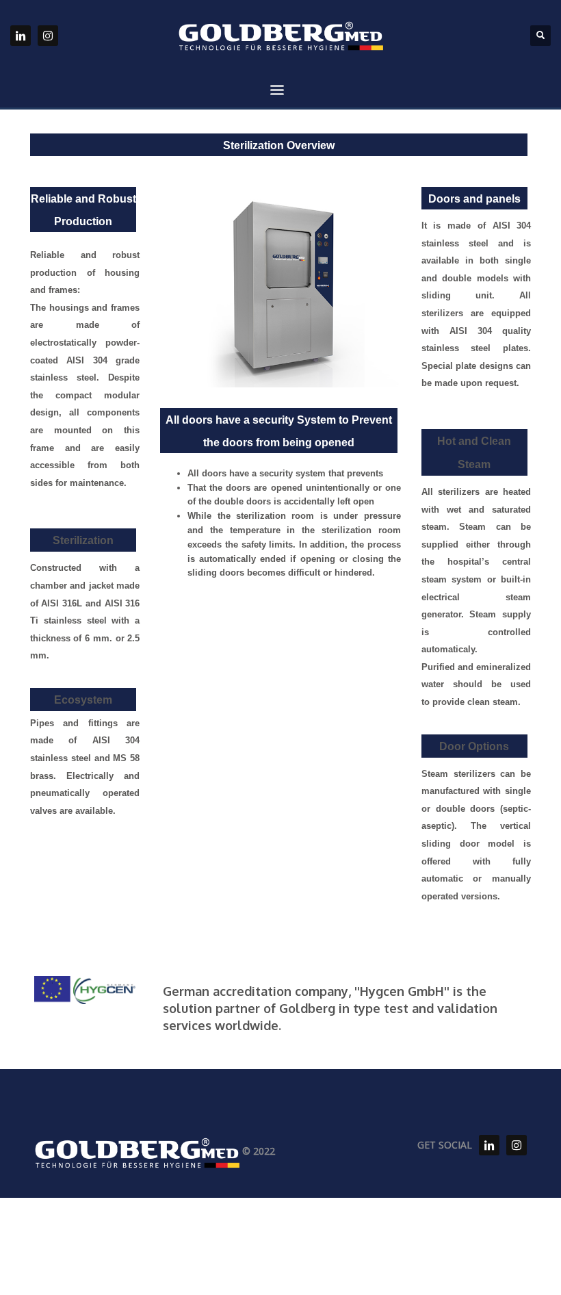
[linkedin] (20, 35)
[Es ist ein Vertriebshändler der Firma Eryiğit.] (489, 1145)
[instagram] (48, 35)
